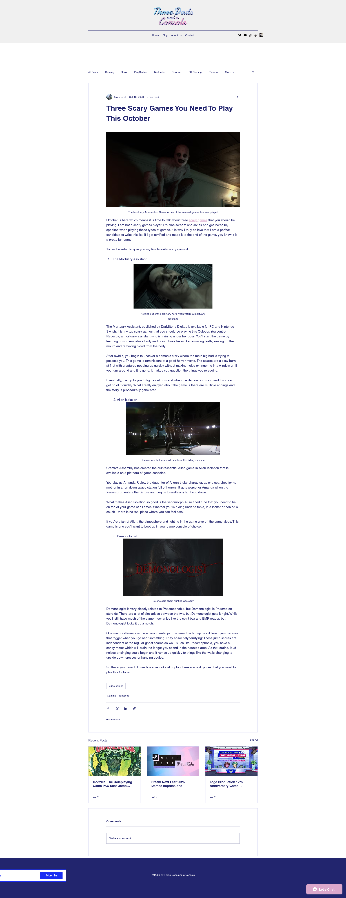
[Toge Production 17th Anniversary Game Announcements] (231, 761)
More (228, 72)
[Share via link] (134, 708)
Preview (213, 72)
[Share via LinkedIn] (125, 708)
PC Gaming (195, 72)
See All (254, 739)
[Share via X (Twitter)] (117, 708)
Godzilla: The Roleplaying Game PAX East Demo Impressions (112, 784)
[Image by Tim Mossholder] (261, 35)
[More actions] (237, 97)
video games (116, 685)
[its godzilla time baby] (114, 761)
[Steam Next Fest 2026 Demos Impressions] (173, 761)
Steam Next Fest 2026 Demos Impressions (168, 784)
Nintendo (159, 72)
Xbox (124, 72)
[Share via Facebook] (108, 708)
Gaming (109, 72)
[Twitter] (239, 35)
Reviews (176, 72)
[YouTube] (245, 35)
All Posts (93, 72)
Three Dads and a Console (179, 874)
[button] (253, 72)
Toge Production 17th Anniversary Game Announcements (226, 784)
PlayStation (140, 72)
